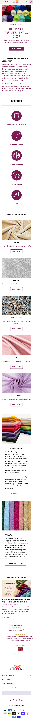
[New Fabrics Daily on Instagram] (19, 700)
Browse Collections (16, 564)
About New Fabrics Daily (14, 448)
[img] (16, 628)
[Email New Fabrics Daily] (22, 700)
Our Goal (8, 535)
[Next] (29, 29)
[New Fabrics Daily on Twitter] (10, 700)
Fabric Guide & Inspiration (16, 577)
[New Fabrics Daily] (16, 2)
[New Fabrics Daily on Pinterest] (16, 700)
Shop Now (16, 289)
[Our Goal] (16, 515)
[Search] (26, 2)
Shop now (16, 251)
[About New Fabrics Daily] (16, 429)
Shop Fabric (16, 49)
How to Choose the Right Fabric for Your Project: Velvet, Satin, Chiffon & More (16, 600)
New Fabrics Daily (18, 706)
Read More (5, 617)
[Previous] (3, 29)
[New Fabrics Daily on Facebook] (13, 700)
